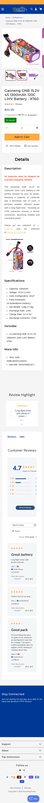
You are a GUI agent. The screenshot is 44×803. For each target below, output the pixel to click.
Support (6, 744)
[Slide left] (2, 75)
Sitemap (27, 788)
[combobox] (28, 537)
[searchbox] (22, 525)
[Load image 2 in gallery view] (22, 75)
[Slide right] (41, 75)
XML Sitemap (15, 788)
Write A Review (25, 508)
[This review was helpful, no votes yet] (26, 579)
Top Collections (11, 757)
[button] (1, 9)
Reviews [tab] (11, 436)
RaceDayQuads (29, 791)
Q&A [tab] (22, 436)
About (5, 750)
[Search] (31, 9)
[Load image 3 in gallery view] (33, 75)
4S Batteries (17, 17)
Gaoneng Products (16, 232)
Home (8, 17)
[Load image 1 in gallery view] (11, 75)
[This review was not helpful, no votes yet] (30, 579)
